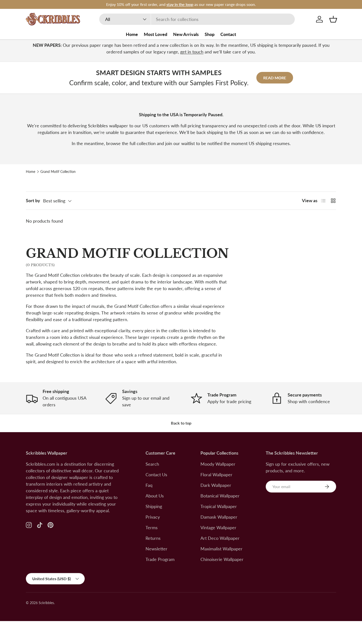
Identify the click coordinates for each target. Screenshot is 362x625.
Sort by (33, 200)
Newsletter (156, 548)
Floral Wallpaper (216, 474)
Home (132, 34)
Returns (153, 538)
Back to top (181, 423)
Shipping (154, 506)
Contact (228, 34)
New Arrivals (186, 34)
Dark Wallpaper (215, 485)
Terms (152, 527)
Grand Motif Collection (58, 172)
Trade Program (160, 559)
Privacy (153, 517)
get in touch (191, 51)
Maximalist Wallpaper (221, 548)
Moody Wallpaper (217, 464)
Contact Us (156, 474)
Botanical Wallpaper (220, 495)
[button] (333, 19)
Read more (274, 77)
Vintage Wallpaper (218, 527)
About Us (155, 495)
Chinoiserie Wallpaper (222, 559)
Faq (149, 485)
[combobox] (197, 19)
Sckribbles (46, 603)
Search (152, 464)
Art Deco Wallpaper (220, 538)
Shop (209, 34)
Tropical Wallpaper (218, 506)
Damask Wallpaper (218, 517)
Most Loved (155, 34)
